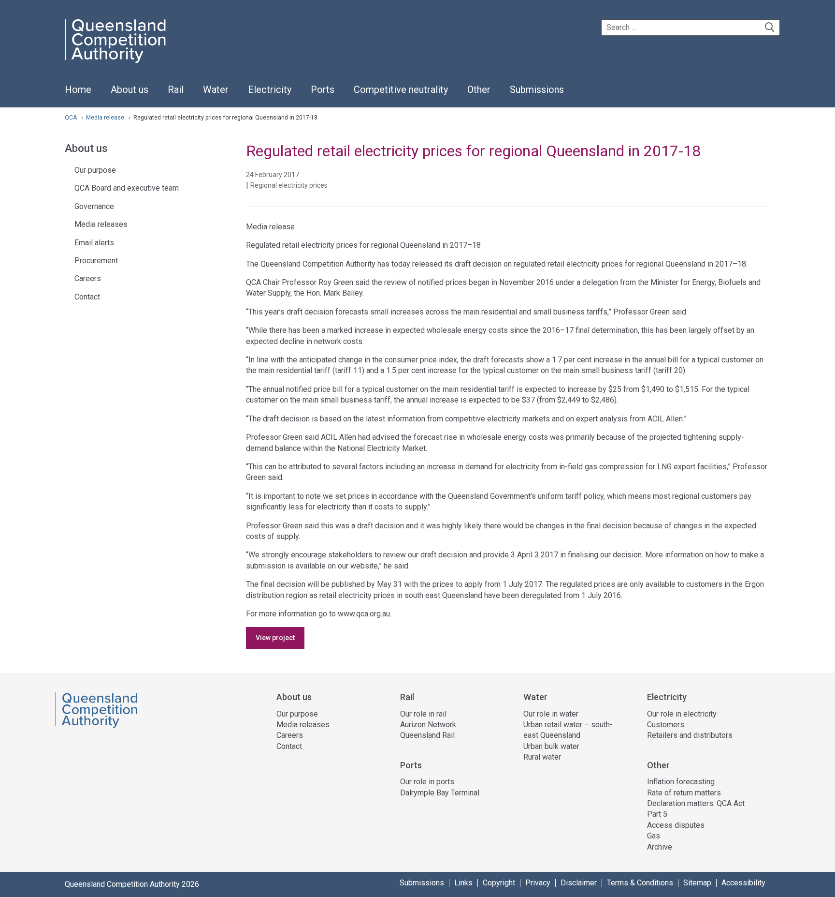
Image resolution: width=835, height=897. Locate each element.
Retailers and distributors (690, 735)
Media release (106, 117)
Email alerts (94, 242)
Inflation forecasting (681, 781)
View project (275, 638)
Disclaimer (579, 883)
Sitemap (697, 883)
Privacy (537, 883)
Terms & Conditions (640, 883)
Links (463, 883)
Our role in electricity (682, 713)
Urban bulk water (551, 746)
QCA (71, 117)
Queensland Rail (427, 735)
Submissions (422, 883)
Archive (659, 847)
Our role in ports (427, 781)
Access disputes (676, 825)
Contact (87, 296)
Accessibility (743, 883)
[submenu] (129, 90)
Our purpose (95, 170)
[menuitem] (78, 94)
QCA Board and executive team (126, 188)
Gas (653, 835)
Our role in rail (423, 713)
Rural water (542, 757)
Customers (665, 724)
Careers (87, 278)
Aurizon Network (428, 724)
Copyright (499, 883)
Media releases (101, 224)
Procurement (96, 260)
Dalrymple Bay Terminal (439, 792)
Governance (94, 206)
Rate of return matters (684, 792)
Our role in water (550, 713)
